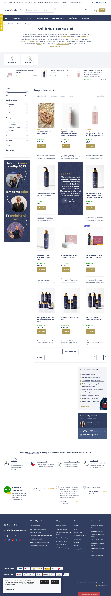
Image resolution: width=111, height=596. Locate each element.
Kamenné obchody (35, 532)
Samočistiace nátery (62, 538)
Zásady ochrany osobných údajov (39, 542)
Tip (18, 112)
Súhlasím (55, 582)
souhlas (30, 582)
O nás (30, 2)
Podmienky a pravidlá (36, 539)
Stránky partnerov (79, 539)
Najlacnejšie (53, 96)
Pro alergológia (78, 549)
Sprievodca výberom (77, 2)
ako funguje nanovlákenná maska (63, 533)
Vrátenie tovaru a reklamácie (38, 529)
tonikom (83, 36)
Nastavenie (10, 589)
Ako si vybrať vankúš (97, 531)
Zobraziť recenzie (17, 499)
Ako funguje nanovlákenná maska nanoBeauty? (92, 391)
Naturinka (18, 130)
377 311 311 (88, 431)
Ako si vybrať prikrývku (97, 540)
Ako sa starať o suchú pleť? (90, 398)
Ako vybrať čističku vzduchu (99, 552)
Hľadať (55, 9)
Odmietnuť (44, 582)
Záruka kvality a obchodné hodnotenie (41, 535)
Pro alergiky (63, 2)
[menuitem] (7, 18)
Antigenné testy (61, 544)
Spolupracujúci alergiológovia (38, 545)
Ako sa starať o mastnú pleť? (91, 401)
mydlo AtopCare (74, 39)
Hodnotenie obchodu (43, 2)
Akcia (18, 107)
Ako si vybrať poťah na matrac (97, 544)
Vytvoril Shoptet (102, 585)
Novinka (18, 110)
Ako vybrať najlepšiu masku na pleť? (93, 380)
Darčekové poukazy (54, 2)
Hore (40, 357)
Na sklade (18, 104)
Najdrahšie (63, 96)
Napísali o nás (11, 2)
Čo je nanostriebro (61, 529)
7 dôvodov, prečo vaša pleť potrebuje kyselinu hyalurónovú (93, 385)
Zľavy (5, 2)
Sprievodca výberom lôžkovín (97, 527)
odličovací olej (65, 36)
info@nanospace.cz (91, 435)
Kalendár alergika (61, 525)
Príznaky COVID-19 (61, 541)
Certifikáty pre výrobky (22, 2)
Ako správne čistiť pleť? (89, 374)
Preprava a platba (35, 525)
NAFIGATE (18, 122)
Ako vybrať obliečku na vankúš (97, 535)
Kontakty (76, 525)
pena (39, 44)
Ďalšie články (84, 406)
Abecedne (73, 96)
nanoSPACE (18, 125)
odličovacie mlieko (63, 44)
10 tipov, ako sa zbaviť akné (90, 395)
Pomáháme (77, 545)
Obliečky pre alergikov (97, 548)
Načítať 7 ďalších (70, 351)
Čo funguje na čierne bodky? (91, 377)
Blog (35, 2)
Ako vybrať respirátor (97, 555)
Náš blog (76, 542)
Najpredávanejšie (41, 96)
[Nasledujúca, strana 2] (100, 357)
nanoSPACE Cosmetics (18, 127)
